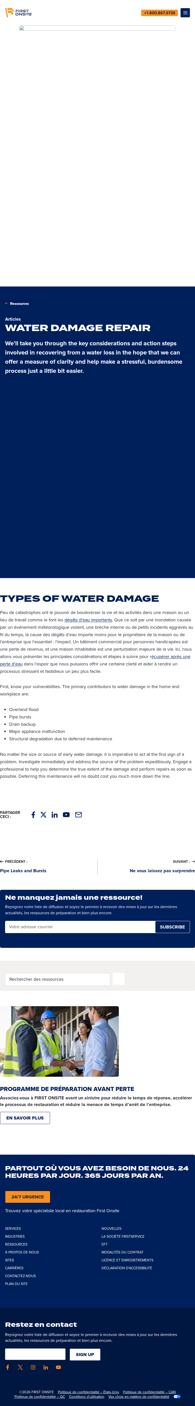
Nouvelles (111, 1228)
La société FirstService (123, 1236)
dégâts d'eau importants (88, 620)
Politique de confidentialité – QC (39, 1396)
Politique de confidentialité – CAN (149, 1392)
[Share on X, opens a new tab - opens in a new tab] (43, 815)
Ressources (19, 303)
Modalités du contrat (122, 1252)
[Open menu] (185, 13)
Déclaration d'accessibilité (127, 1268)
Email (14, 927)
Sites (9, 1260)
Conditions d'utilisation (86, 1396)
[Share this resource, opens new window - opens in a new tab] (78, 814)
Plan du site (16, 1283)
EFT (105, 1244)
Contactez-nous (20, 1275)
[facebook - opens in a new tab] (7, 1367)
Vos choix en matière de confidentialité (138, 1396)
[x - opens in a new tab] (20, 1367)
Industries (15, 1236)
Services (13, 1228)
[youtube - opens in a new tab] (58, 1367)
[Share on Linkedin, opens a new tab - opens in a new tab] (55, 815)
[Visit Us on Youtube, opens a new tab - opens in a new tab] (66, 814)
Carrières (14, 1268)
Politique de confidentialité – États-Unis (88, 1392)
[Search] (118, 979)
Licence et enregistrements (127, 1260)
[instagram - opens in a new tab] (33, 1367)
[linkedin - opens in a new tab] (45, 1367)
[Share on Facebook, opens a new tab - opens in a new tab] (33, 814)
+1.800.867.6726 (159, 12)
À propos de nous (22, 1252)
